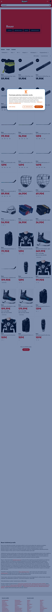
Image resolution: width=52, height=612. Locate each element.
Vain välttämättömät (28, 106)
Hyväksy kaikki (39, 106)
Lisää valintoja (12, 106)
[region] (26, 99)
